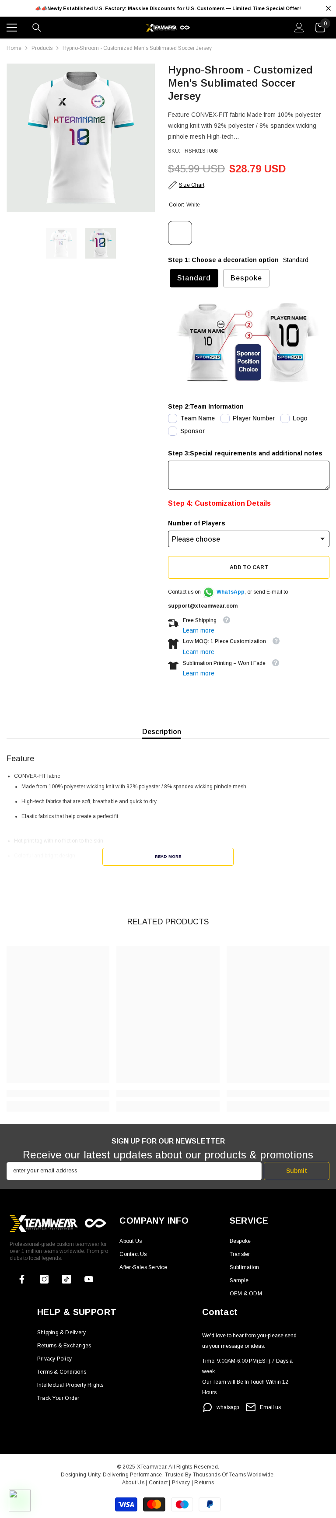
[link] (58, 1093)
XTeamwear (151, 1467)
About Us (134, 1483)
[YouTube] (89, 1279)
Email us (270, 1407)
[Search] (37, 27)
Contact (157, 1483)
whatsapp (228, 1407)
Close (328, 8)
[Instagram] (44, 1279)
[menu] (12, 27)
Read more (168, 856)
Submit (296, 1170)
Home (14, 48)
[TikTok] (66, 1279)
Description (161, 731)
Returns (204, 1483)
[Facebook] (22, 1279)
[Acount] (299, 27)
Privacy (182, 1483)
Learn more (198, 630)
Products (42, 48)
